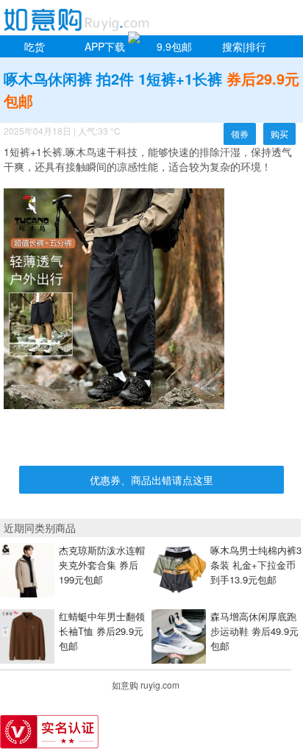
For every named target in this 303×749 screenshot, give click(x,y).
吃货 (34, 46)
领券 (240, 133)
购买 (279, 133)
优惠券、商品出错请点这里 (151, 479)
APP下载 (105, 46)
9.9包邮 (174, 46)
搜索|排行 (244, 46)
